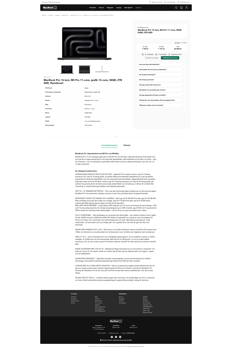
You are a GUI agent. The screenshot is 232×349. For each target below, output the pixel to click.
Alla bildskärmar (99, 309)
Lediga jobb (146, 308)
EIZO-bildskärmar (100, 311)
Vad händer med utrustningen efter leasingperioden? (157, 100)
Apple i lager (146, 310)
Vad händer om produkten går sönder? (152, 90)
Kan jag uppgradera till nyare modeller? (152, 95)
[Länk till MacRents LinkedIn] (120, 337)
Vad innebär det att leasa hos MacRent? (152, 69)
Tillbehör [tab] (126, 145)
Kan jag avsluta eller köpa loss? (150, 85)
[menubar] (115, 7)
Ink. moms (184, 42)
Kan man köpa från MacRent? (149, 64)
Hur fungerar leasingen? (147, 74)
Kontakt (145, 299)
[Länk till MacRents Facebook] (112, 337)
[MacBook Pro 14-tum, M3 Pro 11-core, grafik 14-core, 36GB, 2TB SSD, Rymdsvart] (84, 44)
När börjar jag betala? (146, 79)
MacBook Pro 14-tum (76, 15)
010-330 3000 (102, 333)
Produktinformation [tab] (110, 145)
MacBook (57, 15)
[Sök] (176, 7)
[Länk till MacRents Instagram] (116, 337)
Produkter (50, 15)
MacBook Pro (65, 15)
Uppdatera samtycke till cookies (136, 346)
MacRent (44, 15)
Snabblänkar (123, 294)
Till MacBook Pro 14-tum (170, 58)
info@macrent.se (114, 333)
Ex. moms (177, 42)
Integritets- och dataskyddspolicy (148, 305)
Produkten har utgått (152, 58)
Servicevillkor (146, 303)
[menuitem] (93, 7)
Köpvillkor (145, 301)
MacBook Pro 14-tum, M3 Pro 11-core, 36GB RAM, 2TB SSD (98, 15)
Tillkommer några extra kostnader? (151, 105)
